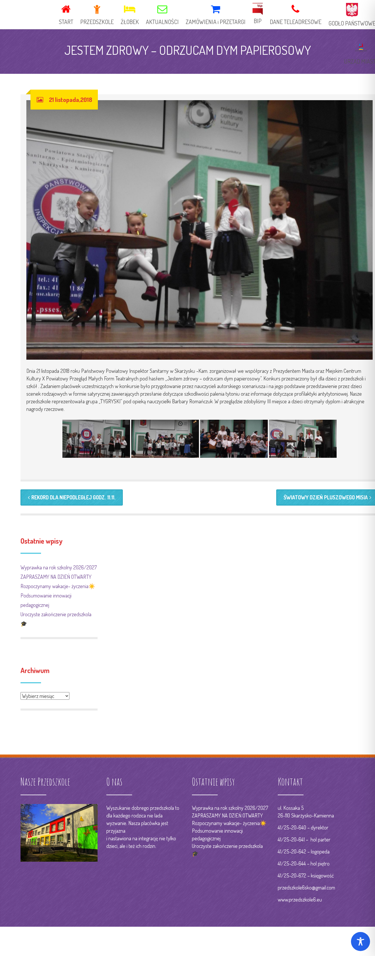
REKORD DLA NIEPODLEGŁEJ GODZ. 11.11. (73, 497)
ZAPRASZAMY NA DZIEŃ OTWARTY (56, 576)
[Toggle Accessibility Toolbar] (360, 941)
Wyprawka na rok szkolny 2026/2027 (59, 567)
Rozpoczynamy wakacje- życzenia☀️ (58, 586)
